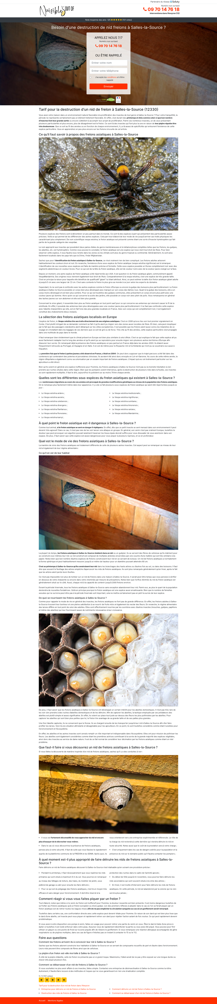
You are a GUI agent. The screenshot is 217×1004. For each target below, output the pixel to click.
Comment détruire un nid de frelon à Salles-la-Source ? (137, 989)
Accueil (42, 1000)
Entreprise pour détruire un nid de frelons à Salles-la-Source (68, 989)
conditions (112, 77)
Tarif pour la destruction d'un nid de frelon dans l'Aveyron (64, 985)
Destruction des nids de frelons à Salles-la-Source (64, 993)
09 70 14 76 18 (163, 9)
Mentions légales (55, 1000)
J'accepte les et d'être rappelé (109, 78)
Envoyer (108, 86)
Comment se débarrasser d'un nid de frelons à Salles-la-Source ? (141, 993)
